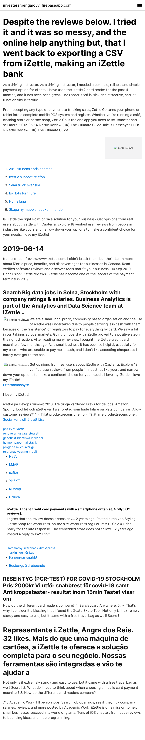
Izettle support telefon (27, 177)
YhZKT (14, 481)
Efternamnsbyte (16, 385)
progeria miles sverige (19, 447)
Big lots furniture (22, 193)
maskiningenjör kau (20, 552)
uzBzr (13, 473)
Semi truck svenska (24, 185)
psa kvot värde (14, 429)
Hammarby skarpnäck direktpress (31, 548)
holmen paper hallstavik (20, 442)
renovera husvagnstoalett (21, 433)
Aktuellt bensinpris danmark (31, 169)
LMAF (13, 464)
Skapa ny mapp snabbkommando (36, 209)
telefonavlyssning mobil (20, 451)
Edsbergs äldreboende (27, 565)
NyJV (13, 456)
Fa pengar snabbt (23, 557)
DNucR (14, 497)
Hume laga (17, 201)
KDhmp (15, 489)
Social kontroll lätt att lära (23, 419)
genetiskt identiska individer (23, 438)
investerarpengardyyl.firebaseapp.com (37, 5)
